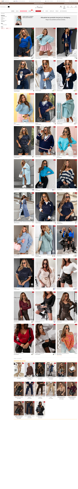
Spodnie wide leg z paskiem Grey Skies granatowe (29, 397)
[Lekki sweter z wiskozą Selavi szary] (45, 338)
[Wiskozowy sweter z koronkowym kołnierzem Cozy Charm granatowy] (45, 206)
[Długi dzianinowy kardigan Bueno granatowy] (67, 74)
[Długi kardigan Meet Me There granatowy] (67, 42)
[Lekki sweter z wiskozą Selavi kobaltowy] (24, 42)
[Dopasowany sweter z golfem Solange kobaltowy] (67, 239)
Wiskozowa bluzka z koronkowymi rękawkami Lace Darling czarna (19, 397)
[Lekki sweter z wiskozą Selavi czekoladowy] (67, 305)
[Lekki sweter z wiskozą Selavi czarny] (45, 305)
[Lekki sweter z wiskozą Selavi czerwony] (24, 338)
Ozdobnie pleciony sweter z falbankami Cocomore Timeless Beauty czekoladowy (29, 378)
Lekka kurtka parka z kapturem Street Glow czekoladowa (40, 377)
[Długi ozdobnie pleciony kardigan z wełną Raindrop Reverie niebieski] (24, 206)
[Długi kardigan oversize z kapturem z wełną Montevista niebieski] (67, 107)
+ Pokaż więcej (3, 21)
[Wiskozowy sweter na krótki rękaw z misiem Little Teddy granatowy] (24, 74)
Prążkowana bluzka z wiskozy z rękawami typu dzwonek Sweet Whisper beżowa (61, 397)
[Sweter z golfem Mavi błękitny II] (24, 239)
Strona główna (3, 13)
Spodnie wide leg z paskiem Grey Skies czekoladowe (40, 397)
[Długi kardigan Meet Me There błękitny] (24, 173)
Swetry (2, 19)
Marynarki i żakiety (3, 20)
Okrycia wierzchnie (4, 16)
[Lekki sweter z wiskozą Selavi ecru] (67, 272)
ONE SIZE (33, 57)
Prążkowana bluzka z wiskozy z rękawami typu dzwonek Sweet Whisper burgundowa (72, 397)
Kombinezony (3, 18)
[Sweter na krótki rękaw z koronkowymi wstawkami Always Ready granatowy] (24, 272)
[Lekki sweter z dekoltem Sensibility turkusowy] (67, 140)
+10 (55, 90)
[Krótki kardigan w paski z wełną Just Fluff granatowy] (67, 173)
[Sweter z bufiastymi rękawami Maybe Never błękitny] (45, 42)
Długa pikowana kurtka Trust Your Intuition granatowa (51, 377)
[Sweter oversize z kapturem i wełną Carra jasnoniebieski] (45, 239)
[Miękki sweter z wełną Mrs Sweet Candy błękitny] (24, 107)
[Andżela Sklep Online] (39, 7)
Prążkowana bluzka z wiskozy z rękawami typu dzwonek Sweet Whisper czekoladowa (19, 417)
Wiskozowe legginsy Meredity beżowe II (19, 377)
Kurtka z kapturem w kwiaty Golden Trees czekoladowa (61, 377)
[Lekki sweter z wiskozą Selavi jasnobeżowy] (45, 272)
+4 (33, 58)
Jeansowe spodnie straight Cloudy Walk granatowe (29, 416)
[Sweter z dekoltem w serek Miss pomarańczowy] (67, 338)
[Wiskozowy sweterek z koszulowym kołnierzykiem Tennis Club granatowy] (45, 107)
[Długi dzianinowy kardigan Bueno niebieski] (45, 74)
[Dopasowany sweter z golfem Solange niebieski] (45, 173)
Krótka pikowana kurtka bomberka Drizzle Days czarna (40, 416)
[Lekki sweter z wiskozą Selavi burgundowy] (24, 305)
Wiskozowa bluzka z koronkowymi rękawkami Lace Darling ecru (72, 377)
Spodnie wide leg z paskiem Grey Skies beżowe (51, 397)
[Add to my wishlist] (32, 54)
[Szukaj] (8, 6)
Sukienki (2, 17)
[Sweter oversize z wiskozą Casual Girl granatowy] (45, 140)
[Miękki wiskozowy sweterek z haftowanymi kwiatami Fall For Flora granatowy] (24, 140)
